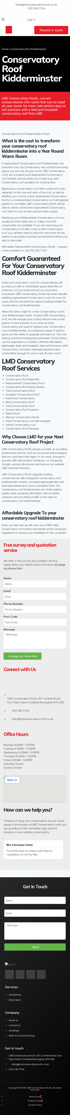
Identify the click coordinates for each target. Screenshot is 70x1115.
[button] (9, 30)
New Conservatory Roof (20, 402)
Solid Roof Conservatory (20, 398)
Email (7, 591)
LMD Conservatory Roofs (42, 203)
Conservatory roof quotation (19, 182)
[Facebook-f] (20, 974)
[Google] (8, 683)
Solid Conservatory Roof (20, 405)
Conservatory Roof (17, 375)
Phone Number (13, 603)
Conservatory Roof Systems (22, 409)
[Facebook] (19, 683)
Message (9, 629)
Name (7, 578)
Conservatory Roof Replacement (25, 386)
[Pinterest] (40, 683)
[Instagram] (29, 683)
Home (5, 49)
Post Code (10, 616)
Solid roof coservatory (15, 282)
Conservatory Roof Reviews (22, 428)
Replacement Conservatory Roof (25, 383)
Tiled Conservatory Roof (20, 390)
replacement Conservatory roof (23, 163)
